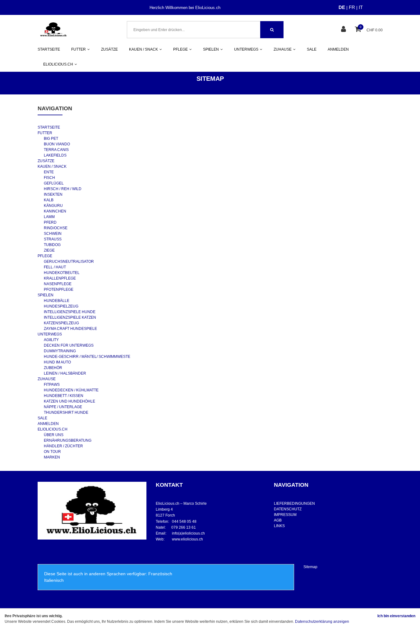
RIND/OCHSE (55, 228)
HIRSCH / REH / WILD (62, 189)
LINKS (279, 526)
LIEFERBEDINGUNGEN (294, 503)
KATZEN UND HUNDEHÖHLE (69, 401)
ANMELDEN (338, 49)
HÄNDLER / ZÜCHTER (63, 446)
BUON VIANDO (57, 144)
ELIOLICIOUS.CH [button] (58, 64)
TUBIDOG (52, 245)
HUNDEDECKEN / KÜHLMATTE (71, 390)
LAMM (49, 217)
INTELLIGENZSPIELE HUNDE (69, 312)
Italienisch (54, 580)
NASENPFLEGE (58, 284)
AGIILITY (51, 340)
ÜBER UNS (53, 435)
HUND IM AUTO (57, 362)
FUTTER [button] (78, 49)
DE (342, 7)
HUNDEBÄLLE (56, 301)
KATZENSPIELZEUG (61, 323)
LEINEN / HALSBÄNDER (65, 373)
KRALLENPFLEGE (60, 278)
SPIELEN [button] (211, 49)
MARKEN (52, 457)
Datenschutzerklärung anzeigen (322, 621)
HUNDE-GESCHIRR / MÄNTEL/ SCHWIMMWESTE (87, 356)
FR (352, 7)
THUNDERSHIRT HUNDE (66, 412)
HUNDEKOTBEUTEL (62, 273)
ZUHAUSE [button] (283, 49)
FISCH (49, 177)
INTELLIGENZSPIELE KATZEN (70, 317)
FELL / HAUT (55, 267)
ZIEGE (49, 250)
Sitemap (310, 567)
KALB (48, 200)
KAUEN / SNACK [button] (143, 49)
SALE (311, 49)
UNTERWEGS (50, 334)
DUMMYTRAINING (60, 351)
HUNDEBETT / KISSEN (63, 396)
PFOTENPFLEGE (58, 289)
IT (361, 7)
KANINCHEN (55, 211)
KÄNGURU (53, 205)
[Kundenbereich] (344, 29)
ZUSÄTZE (109, 49)
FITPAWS (52, 384)
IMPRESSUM (285, 515)
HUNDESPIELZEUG (61, 306)
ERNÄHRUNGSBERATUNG (67, 440)
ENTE (49, 172)
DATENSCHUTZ (288, 509)
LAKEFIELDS (55, 155)
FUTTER (45, 133)
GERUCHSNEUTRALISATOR (69, 261)
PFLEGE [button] (180, 49)
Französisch (160, 573)
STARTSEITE (49, 49)
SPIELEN (45, 295)
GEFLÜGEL (54, 183)
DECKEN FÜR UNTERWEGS (69, 345)
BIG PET (51, 138)
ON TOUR (52, 451)
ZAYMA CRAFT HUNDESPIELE (70, 328)
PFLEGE (45, 256)
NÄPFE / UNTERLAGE (63, 407)
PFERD (50, 222)
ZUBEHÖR (53, 368)
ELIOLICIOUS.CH (52, 429)
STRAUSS (53, 239)
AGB (278, 520)
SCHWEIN (53, 233)
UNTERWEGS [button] (246, 49)
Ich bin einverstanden (396, 616)
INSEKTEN (53, 194)
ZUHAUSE (47, 379)
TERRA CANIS (56, 150)
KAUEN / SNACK (52, 166)
